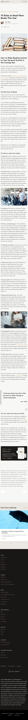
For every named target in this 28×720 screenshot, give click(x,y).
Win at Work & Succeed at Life (7, 594)
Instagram (11, 666)
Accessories (3, 569)
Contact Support (4, 657)
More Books (3, 604)
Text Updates (4, 621)
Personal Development (13, 11)
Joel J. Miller (7, 22)
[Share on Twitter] (5, 27)
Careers (2, 631)
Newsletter (3, 614)
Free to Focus (4, 579)
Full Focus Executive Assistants (7, 584)
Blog (2, 612)
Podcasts (3, 616)
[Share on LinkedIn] (8, 27)
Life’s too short (18, 375)
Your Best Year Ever (5, 599)
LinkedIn (19, 666)
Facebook (3, 666)
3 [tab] (15, 543)
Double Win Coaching (5, 642)
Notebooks (3, 564)
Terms (10, 715)
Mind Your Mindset (5, 592)
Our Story (3, 629)
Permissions (20, 713)
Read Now (4, 538)
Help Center (3, 654)
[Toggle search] (22, 1)
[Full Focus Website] (14, 671)
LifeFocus (3, 577)
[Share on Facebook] (2, 27)
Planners (2, 559)
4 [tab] (17, 543)
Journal (2, 562)
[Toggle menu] (25, 1)
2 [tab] (13, 543)
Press (2, 634)
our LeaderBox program (21, 344)
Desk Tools (3, 566)
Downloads (3, 619)
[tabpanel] (14, 525)
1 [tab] (11, 543)
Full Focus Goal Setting (6, 582)
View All (25, 507)
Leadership (3, 11)
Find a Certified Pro (5, 644)
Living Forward (4, 601)
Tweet (26, 410)
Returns (2, 652)
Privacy (17, 715)
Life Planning (3, 557)
